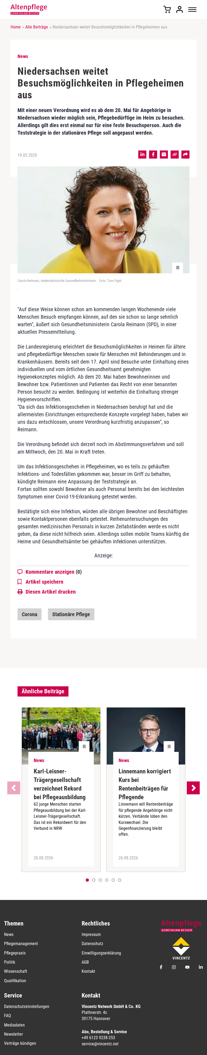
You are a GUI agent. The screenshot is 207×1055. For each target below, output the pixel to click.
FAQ (7, 1015)
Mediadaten (14, 1025)
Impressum (91, 934)
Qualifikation (15, 980)
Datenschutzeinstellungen (26, 1006)
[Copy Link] (175, 154)
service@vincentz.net (100, 1043)
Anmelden (179, 9)
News (8, 934)
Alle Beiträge (36, 27)
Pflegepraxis (15, 953)
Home (16, 27)
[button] (93, 880)
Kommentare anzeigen (54, 572)
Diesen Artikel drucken (51, 591)
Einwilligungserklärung (101, 953)
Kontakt (88, 971)
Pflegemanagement (21, 943)
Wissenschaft (15, 971)
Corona (29, 614)
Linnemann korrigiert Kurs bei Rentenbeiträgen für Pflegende (145, 784)
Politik (9, 962)
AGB (85, 962)
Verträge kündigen (20, 1043)
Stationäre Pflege (71, 614)
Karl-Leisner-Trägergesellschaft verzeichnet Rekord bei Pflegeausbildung (60, 784)
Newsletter (13, 1034)
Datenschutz (92, 943)
